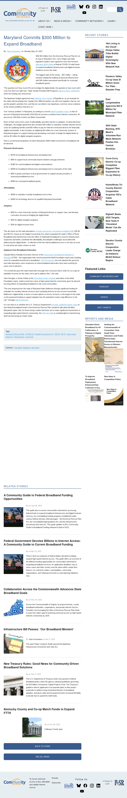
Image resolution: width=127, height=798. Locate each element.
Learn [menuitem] (110, 22)
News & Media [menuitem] (61, 22)
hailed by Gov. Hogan (43, 98)
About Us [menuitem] (42, 22)
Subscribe (56, 783)
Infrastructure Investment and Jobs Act (41, 647)
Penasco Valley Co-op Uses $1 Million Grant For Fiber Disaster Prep (114, 83)
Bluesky (81, 7)
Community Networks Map (104, 276)
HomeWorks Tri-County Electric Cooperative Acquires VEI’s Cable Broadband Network (114, 194)
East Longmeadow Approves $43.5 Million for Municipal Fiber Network (114, 107)
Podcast (104, 287)
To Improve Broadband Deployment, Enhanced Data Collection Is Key (92, 382)
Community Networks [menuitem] (87, 22)
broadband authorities (34, 607)
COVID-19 (29, 334)
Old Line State (48, 313)
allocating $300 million (45, 64)
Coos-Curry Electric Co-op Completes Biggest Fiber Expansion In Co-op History (113, 166)
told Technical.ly (48, 260)
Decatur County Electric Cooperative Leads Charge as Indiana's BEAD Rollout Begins (114, 250)
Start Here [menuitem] (43, 28)
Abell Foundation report (59, 111)
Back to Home (42, 746)
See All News (43, 757)
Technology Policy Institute (45, 278)
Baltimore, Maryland (31, 348)
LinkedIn (101, 7)
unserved (29, 337)
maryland (18, 348)
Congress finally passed (50, 644)
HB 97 (63, 334)
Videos (104, 297)
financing (9, 337)
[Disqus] (42, 386)
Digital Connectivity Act (44, 334)
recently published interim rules (65, 305)
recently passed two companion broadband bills (54, 231)
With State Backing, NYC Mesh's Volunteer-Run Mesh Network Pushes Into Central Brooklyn (113, 137)
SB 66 (57, 334)
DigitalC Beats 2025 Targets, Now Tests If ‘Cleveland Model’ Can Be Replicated (113, 222)
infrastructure (19, 337)
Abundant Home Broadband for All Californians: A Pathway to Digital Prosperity (93, 330)
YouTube (84, 12)
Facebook (88, 7)
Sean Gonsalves (13, 51)
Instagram (94, 7)
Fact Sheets (104, 307)
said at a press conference (69, 91)
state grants (71, 334)
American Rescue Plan (15, 334)
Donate (71, 7)
